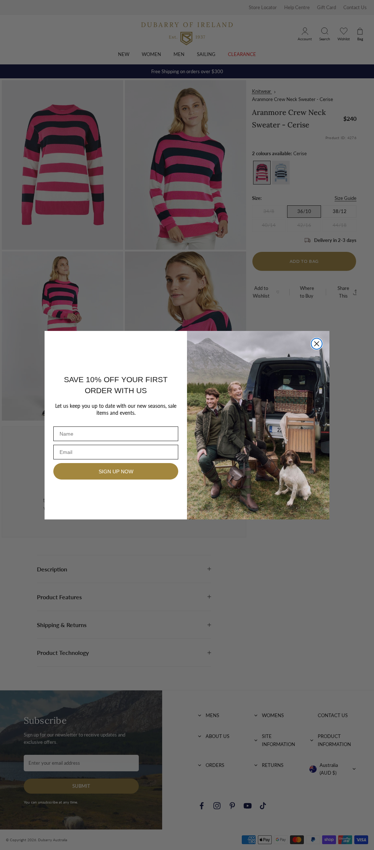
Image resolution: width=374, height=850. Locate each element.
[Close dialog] (316, 343)
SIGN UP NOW (116, 471)
